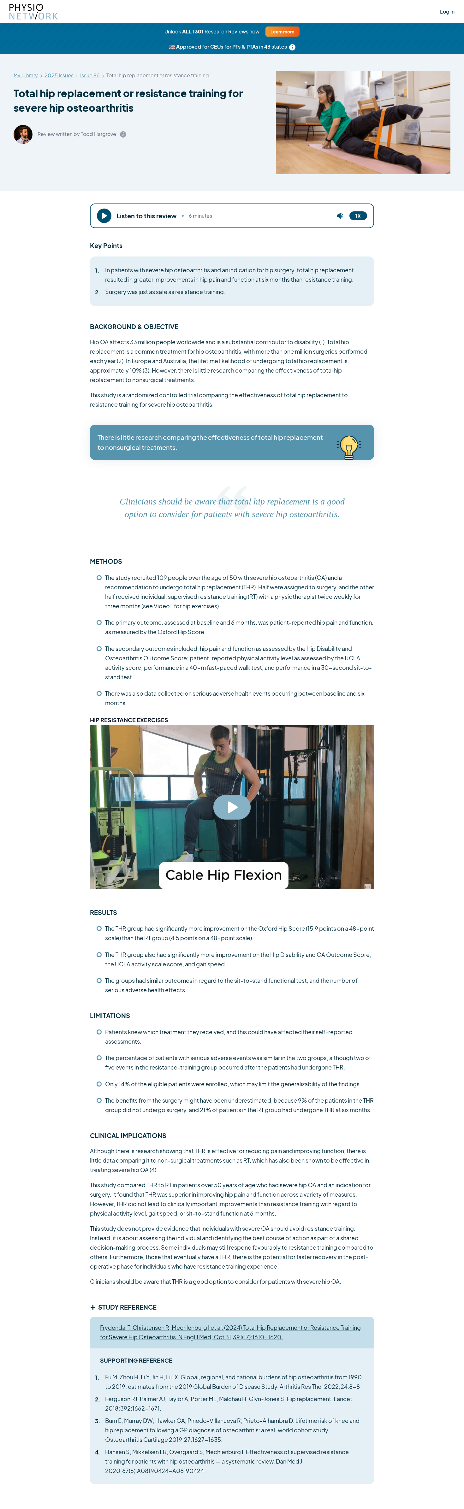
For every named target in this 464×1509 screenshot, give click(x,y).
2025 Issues (59, 76)
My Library (26, 76)
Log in (447, 11)
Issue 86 (90, 76)
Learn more (282, 31)
